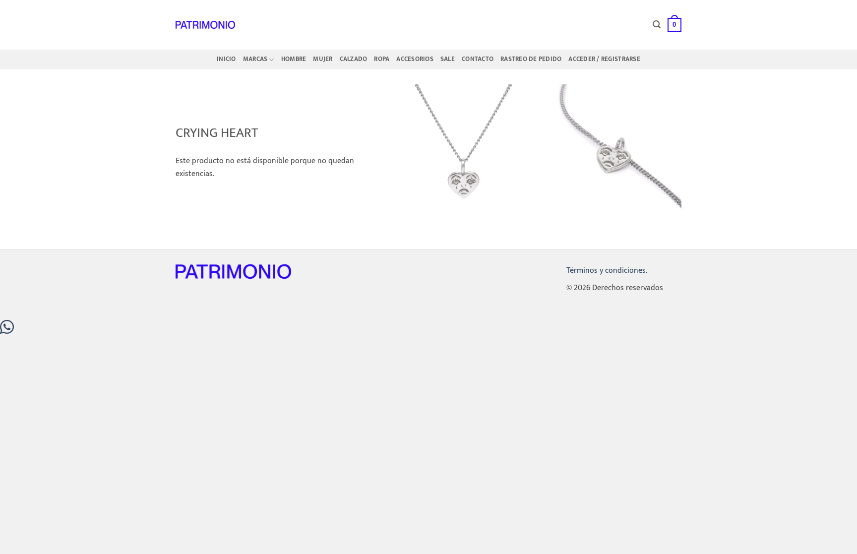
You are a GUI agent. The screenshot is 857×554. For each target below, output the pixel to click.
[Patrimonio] (205, 24)
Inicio (226, 59)
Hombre (293, 59)
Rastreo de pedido (530, 59)
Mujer (322, 59)
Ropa (381, 59)
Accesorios (414, 59)
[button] (657, 24)
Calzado (353, 59)
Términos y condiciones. (606, 270)
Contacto (477, 59)
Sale (447, 59)
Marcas (255, 59)
